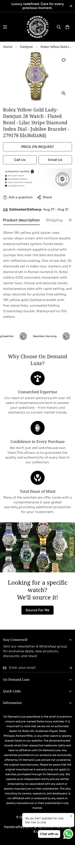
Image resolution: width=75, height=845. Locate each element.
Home (7, 47)
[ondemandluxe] (38, 27)
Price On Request (37, 147)
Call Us (20, 160)
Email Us (55, 160)
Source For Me (37, 610)
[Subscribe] (67, 667)
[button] (67, 27)
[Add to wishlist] (63, 60)
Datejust (26, 47)
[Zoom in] (63, 93)
